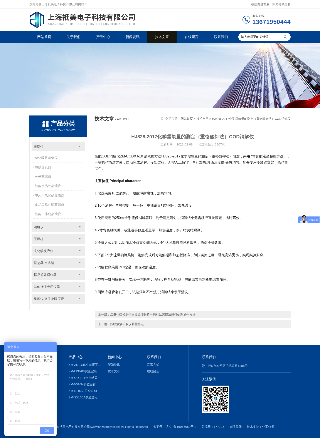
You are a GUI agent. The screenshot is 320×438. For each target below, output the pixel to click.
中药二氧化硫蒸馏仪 (49, 195)
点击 (79, 146)
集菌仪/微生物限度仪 (49, 299)
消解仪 (39, 227)
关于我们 (74, 37)
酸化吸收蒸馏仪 (46, 158)
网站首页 (44, 37)
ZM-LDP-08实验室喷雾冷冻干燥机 (85, 371)
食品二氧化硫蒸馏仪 (49, 204)
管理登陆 (235, 426)
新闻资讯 (133, 37)
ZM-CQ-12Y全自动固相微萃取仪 (85, 377)
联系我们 (221, 37)
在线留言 (192, 37)
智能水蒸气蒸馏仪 (48, 186)
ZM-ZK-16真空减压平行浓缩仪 (85, 364)
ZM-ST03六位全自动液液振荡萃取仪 (85, 391)
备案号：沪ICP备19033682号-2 (174, 426)
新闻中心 (115, 357)
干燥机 (39, 239)
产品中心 (103, 37)
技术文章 (162, 37)
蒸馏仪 (39, 146)
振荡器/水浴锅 (44, 263)
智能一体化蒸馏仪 (48, 214)
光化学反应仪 (43, 251)
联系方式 (153, 364)
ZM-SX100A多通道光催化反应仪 (85, 397)
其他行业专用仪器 (47, 287)
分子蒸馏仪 (43, 176)
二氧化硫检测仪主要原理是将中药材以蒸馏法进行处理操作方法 (152, 314)
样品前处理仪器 (45, 275)
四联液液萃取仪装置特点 (127, 324)
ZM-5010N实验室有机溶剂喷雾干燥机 (85, 384)
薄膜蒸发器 (43, 167)
